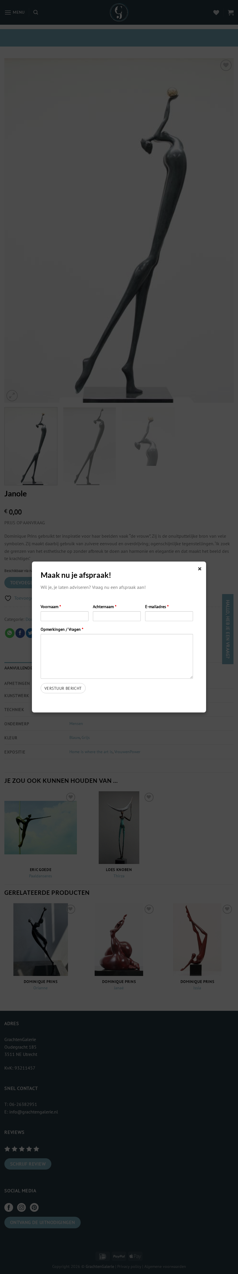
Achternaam (104, 606)
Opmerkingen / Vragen (62, 629)
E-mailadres (157, 606)
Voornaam (51, 606)
